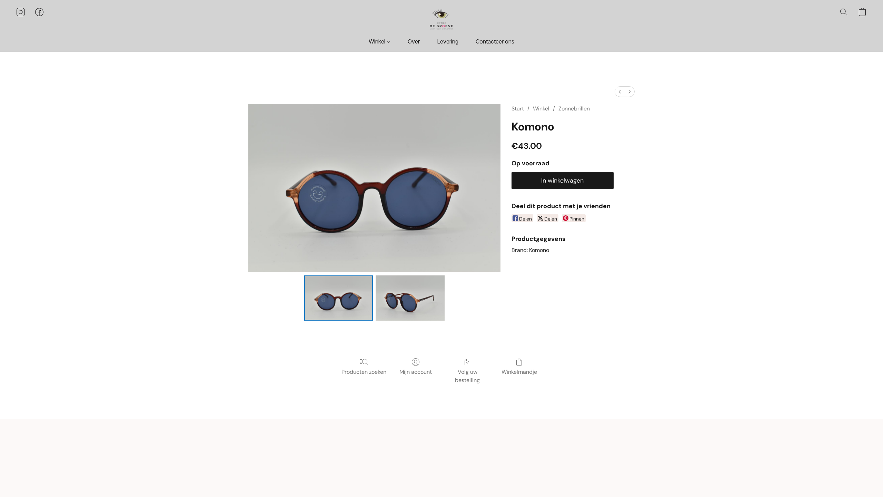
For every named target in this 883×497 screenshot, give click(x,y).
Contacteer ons (495, 41)
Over (414, 41)
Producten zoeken (363, 372)
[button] (441, 19)
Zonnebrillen (574, 108)
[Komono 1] (410, 297)
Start (518, 108)
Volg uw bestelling (467, 376)
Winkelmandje (519, 372)
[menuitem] (620, 92)
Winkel (378, 41)
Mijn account (415, 372)
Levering (447, 41)
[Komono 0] (338, 297)
